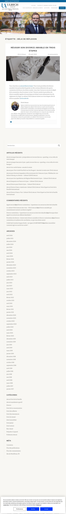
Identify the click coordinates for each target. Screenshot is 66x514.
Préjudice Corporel (12, 432)
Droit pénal (10, 423)
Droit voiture (10, 426)
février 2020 (10, 336)
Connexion (10, 445)
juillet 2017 (10, 386)
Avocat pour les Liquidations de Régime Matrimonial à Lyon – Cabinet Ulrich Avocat (31, 178)
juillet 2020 (10, 327)
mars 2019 (10, 350)
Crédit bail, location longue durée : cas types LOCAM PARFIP (24, 223)
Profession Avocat (12, 434)
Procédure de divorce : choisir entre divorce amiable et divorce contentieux (29, 218)
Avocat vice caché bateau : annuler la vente (19, 167)
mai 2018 (9, 377)
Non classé (10, 429)
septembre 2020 (11, 324)
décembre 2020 (11, 315)
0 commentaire (53, 54)
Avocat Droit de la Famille (14, 399)
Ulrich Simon (22, 54)
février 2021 (10, 309)
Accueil (33, 5)
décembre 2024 (11, 241)
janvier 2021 (10, 312)
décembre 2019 (11, 339)
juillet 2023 (10, 280)
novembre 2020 (11, 318)
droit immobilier (12, 420)
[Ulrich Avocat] (10, 5)
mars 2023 (10, 288)
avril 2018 (9, 380)
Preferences (19, 509)
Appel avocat (10, 205)
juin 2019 (9, 344)
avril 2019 (9, 347)
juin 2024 (9, 247)
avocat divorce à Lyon (26, 86)
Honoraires (54, 7)
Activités (47, 7)
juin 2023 (9, 282)
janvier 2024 (10, 262)
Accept (46, 509)
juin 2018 (9, 374)
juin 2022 (9, 291)
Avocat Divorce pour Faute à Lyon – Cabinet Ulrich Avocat (23, 184)
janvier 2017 (10, 389)
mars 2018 (10, 383)
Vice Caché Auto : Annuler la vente (33, 7)
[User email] (11, 122)
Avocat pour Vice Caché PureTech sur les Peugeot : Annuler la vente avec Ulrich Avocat (32, 170)
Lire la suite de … (25, 98)
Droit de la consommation (14, 408)
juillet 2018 (10, 371)
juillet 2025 (10, 238)
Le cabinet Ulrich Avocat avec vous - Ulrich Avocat (21, 207)
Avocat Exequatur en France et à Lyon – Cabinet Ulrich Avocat (25, 181)
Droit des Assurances (13, 414)
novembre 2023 (11, 268)
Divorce (9, 405)
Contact (62, 7)
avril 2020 (10, 330)
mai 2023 (9, 285)
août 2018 (9, 368)
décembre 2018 (11, 356)
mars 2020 (10, 333)
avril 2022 (9, 294)
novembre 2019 (11, 342)
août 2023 (9, 277)
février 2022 (10, 297)
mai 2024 (9, 250)
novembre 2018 (11, 359)
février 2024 (10, 259)
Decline (33, 509)
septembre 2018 (11, 365)
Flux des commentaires (14, 451)
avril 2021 (9, 303)
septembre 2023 (11, 274)
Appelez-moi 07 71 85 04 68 (12, 1)
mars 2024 (10, 256)
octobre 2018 (10, 362)
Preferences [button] (38, 505)
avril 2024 (9, 253)
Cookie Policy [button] (6, 505)
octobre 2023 (10, 271)
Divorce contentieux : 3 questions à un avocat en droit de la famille (37, 205)
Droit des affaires (12, 411)
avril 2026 (9, 235)
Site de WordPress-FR (13, 454)
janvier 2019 (10, 353)
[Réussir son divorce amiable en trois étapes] (33, 68)
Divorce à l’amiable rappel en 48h (46, 5)
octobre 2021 (10, 300)
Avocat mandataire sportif (14, 402)
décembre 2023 (11, 265)
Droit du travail (11, 417)
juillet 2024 (10, 244)
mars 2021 (10, 306)
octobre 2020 (10, 321)
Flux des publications (13, 448)
